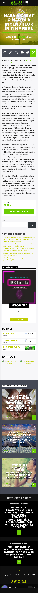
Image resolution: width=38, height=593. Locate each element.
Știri (10, 12)
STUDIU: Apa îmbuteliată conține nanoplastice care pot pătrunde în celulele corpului (19, 471)
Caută (4, 220)
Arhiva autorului (19, 212)
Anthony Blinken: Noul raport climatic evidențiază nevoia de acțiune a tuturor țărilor (19, 552)
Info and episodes (19, 319)
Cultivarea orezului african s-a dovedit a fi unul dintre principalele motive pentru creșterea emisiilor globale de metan (19, 239)
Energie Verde (8, 425)
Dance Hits (8, 334)
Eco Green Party (11, 347)
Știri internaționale (22, 12)
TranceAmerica (11, 340)
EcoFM (21, 37)
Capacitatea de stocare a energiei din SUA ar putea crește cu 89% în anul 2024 (19, 437)
